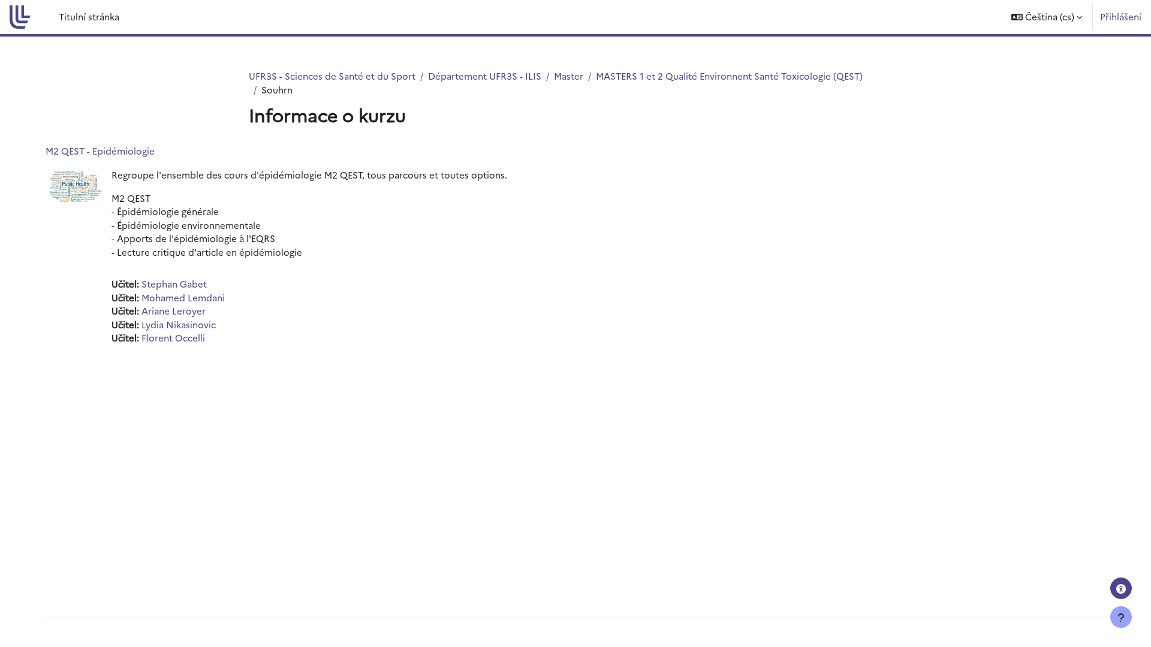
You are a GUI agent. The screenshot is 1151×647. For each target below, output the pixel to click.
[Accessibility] (1121, 588)
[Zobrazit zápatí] (1121, 617)
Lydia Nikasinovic (178, 324)
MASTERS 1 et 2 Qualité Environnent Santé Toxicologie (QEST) (729, 75)
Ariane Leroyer (173, 310)
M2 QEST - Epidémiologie (100, 150)
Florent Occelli (173, 337)
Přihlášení (1120, 16)
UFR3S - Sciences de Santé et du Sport (332, 75)
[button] (1047, 17)
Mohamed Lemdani (183, 297)
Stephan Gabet (174, 283)
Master (568, 75)
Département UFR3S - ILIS (484, 75)
